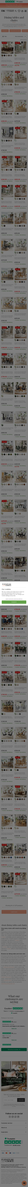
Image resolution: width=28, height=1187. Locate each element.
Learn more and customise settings (14, 599)
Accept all (14, 602)
